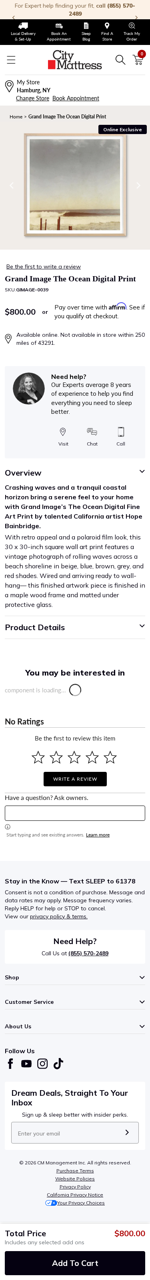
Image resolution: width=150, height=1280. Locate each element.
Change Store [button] (32, 98)
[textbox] (75, 813)
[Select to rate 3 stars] (74, 757)
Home (16, 117)
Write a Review (75, 779)
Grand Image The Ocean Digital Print (67, 117)
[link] (23, 32)
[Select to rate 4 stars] (92, 757)
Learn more (98, 835)
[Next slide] (138, 185)
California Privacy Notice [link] (75, 1195)
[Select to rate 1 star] (38, 757)
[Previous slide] (12, 185)
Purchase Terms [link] (75, 1171)
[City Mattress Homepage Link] (75, 60)
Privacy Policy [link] (75, 1187)
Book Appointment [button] (75, 98)
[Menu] (11, 60)
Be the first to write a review (43, 266)
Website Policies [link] (75, 1179)
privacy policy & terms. (59, 916)
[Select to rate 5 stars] (110, 757)
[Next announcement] (136, 17)
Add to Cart (75, 1263)
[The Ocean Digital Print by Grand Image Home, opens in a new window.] (75, 186)
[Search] (120, 60)
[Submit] (127, 1133)
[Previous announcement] (13, 17)
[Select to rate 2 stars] (56, 757)
